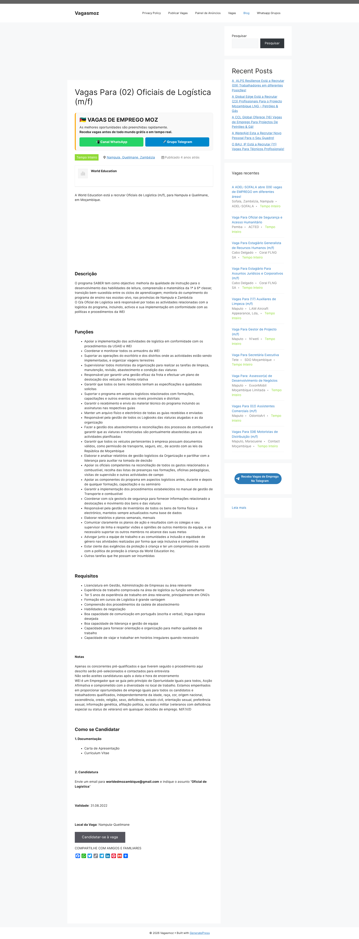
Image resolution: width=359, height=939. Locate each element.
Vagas (232, 13)
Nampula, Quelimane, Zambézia (131, 157)
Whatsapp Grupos (268, 13)
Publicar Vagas (178, 13)
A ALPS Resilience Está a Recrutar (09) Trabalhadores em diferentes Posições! (258, 85)
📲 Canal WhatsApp (111, 142)
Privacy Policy (151, 13)
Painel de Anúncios (208, 13)
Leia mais (239, 508)
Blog (246, 13)
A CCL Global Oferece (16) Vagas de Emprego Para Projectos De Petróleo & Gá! (257, 122)
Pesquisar (239, 36)
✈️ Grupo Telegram (177, 142)
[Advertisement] (144, 52)
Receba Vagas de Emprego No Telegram (260, 479)
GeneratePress (200, 933)
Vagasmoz (87, 13)
